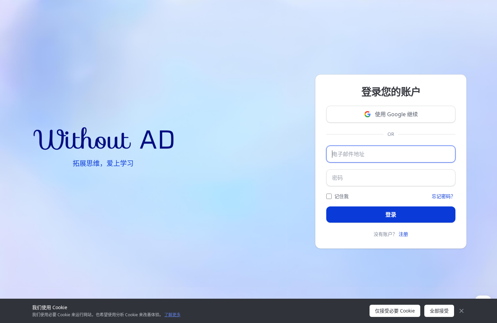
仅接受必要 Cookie (395, 310)
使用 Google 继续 (396, 114)
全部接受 (439, 310)
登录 (390, 214)
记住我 (341, 196)
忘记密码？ (443, 196)
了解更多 (172, 315)
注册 (403, 234)
